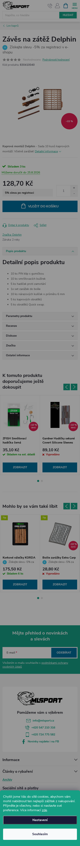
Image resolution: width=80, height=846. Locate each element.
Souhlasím (40, 834)
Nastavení (40, 820)
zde (44, 810)
